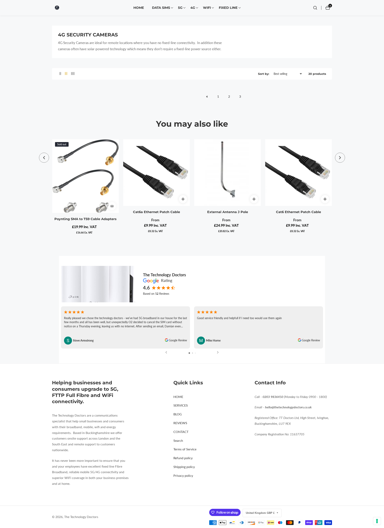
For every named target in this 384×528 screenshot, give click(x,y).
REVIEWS (180, 423)
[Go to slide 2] (192, 353)
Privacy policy (183, 475)
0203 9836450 (273, 397)
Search (178, 440)
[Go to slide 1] (189, 353)
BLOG (177, 414)
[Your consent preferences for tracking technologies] (377, 521)
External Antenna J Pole (227, 212)
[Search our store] (315, 8)
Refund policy (183, 458)
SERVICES (180, 405)
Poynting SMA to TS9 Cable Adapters (85, 219)
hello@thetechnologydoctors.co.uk (288, 407)
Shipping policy (184, 467)
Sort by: (263, 74)
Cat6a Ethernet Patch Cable (156, 212)
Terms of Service (184, 449)
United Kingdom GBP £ (260, 512)
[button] (161, 8)
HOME (138, 8)
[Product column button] (60, 73)
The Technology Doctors (81, 516)
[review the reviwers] (166, 340)
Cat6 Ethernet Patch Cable (298, 212)
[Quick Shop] (183, 199)
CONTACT (180, 432)
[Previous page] (207, 97)
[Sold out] (112, 206)
